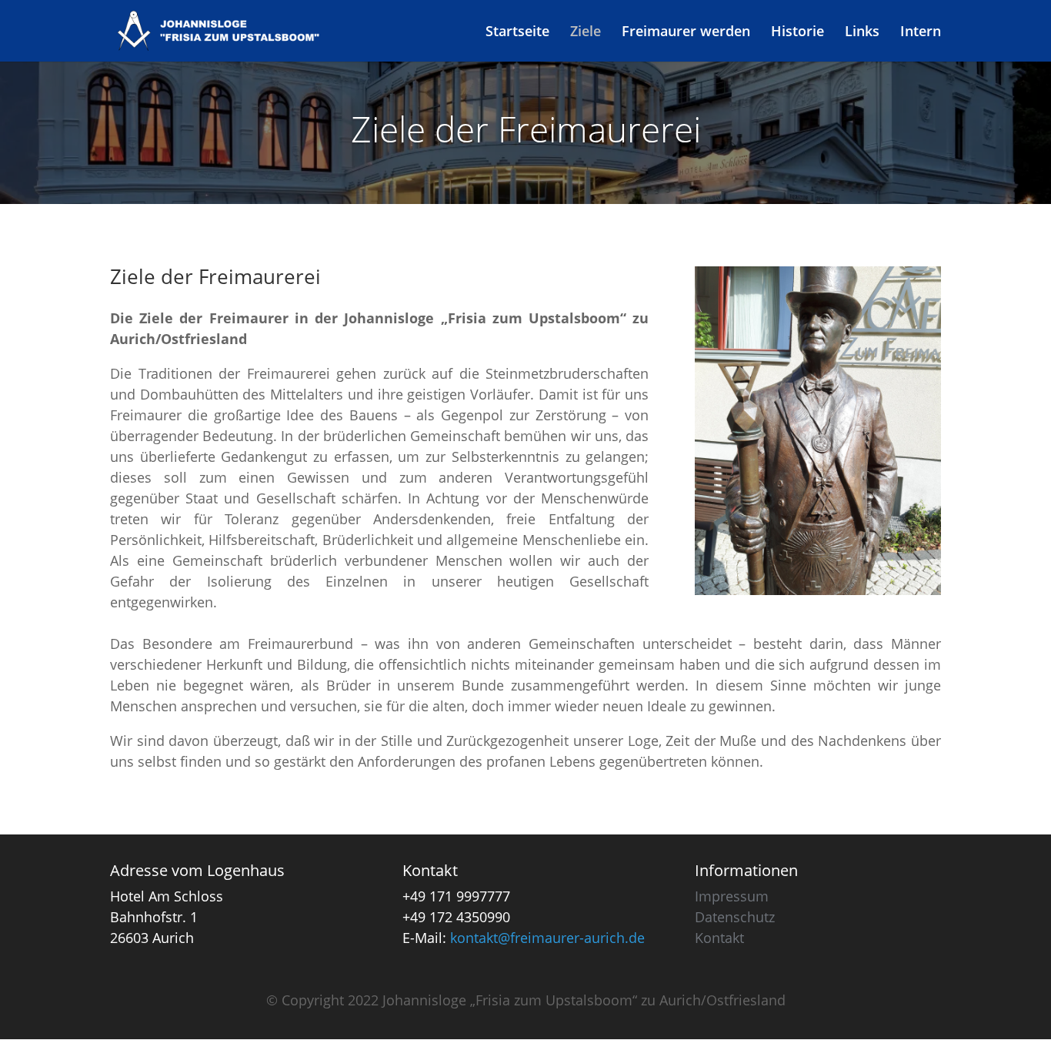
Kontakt (719, 937)
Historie (797, 32)
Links (862, 32)
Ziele (585, 32)
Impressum (732, 896)
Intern (920, 32)
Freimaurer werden (686, 32)
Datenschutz (735, 917)
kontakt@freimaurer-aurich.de (547, 937)
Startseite (517, 32)
